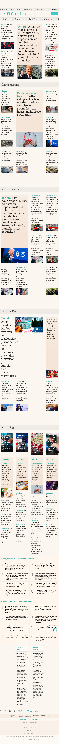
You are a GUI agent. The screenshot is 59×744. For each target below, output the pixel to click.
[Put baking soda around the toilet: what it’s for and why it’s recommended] (52, 109)
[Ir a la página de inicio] (14, 14)
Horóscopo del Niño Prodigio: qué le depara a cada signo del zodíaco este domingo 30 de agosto (45, 566)
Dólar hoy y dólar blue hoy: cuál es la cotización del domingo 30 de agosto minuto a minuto (46, 627)
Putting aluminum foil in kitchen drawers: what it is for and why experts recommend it (16, 585)
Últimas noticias (4, 9)
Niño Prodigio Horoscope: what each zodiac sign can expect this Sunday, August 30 (17, 617)
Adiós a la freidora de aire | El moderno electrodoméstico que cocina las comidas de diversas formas (17, 637)
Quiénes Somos (35, 719)
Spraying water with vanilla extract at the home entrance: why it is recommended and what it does (46, 585)
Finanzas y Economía (14, 189)
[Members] (45, 716)
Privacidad (29, 730)
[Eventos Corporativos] (27, 716)
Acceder (54, 14)
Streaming (40, 9)
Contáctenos (23, 719)
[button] (55, 630)
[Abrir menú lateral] (2, 14)
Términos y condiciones (29, 727)
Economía (25, 9)
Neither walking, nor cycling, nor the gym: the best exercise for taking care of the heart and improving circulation (45, 609)
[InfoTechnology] (36, 716)
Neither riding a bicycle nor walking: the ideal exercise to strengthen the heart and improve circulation (16, 593)
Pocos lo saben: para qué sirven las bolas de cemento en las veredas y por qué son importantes (46, 638)
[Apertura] (13, 716)
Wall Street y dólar (15, 9)
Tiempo (46, 9)
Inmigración (32, 9)
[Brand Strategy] (21, 716)
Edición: (54, 9)
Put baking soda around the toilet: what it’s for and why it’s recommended (46, 592)
